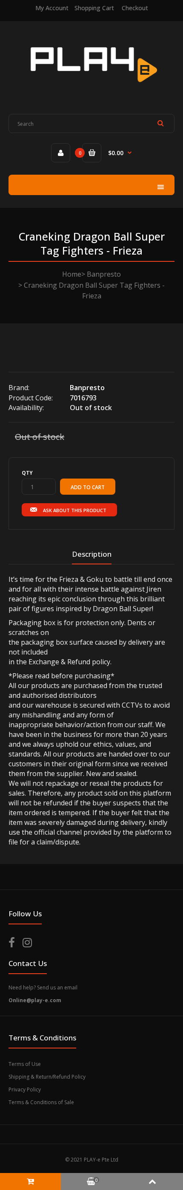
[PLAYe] (91, 89)
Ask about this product (74, 510)
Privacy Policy (25, 1089)
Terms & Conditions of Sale (41, 1102)
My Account (52, 8)
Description (92, 554)
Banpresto (104, 274)
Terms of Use (25, 1064)
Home (71, 274)
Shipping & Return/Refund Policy (47, 1076)
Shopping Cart (94, 8)
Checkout (135, 8)
